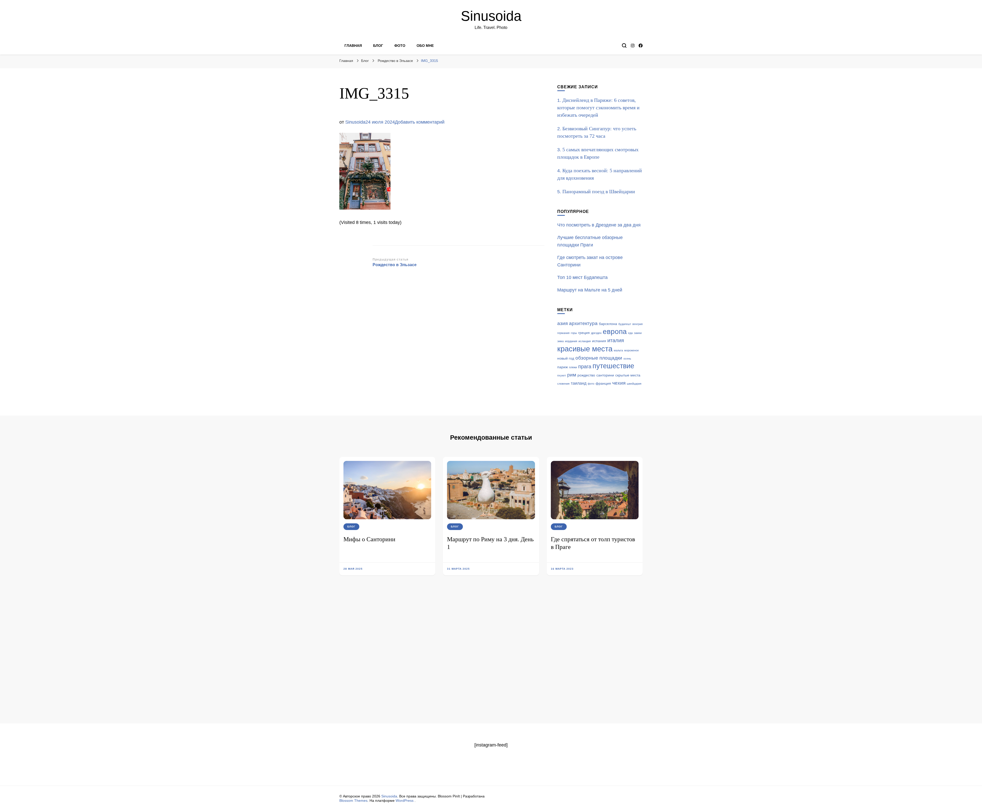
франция (603, 383)
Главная (353, 46)
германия (563, 332)
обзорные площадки (598, 358)
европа (615, 332)
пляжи (573, 367)
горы (574, 332)
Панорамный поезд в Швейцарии (598, 191)
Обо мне (425, 46)
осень (627, 358)
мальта (618, 350)
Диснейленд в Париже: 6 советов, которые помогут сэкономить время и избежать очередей (598, 107)
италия (615, 340)
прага (584, 366)
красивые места (584, 348)
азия (562, 323)
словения (563, 383)
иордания (571, 341)
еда (630, 332)
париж (562, 367)
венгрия (637, 324)
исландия (584, 341)
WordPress (405, 800)
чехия (619, 383)
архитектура (583, 323)
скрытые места (627, 375)
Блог (378, 46)
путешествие (613, 366)
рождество (586, 375)
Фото (399, 46)
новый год (565, 358)
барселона (608, 324)
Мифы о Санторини (369, 539)
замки (638, 332)
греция (584, 333)
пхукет (561, 375)
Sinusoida (491, 16)
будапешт (624, 324)
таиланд (578, 383)
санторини (605, 375)
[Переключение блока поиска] (624, 45)
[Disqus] (491, 657)
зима (560, 341)
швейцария (634, 383)
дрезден (596, 332)
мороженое (631, 350)
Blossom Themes (353, 800)
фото (591, 383)
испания (599, 341)
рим (571, 374)
